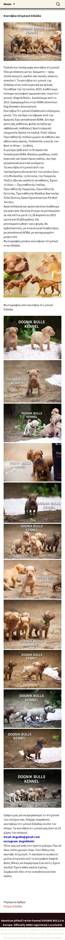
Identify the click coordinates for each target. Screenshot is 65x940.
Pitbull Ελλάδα (13, 906)
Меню (7, 4)
